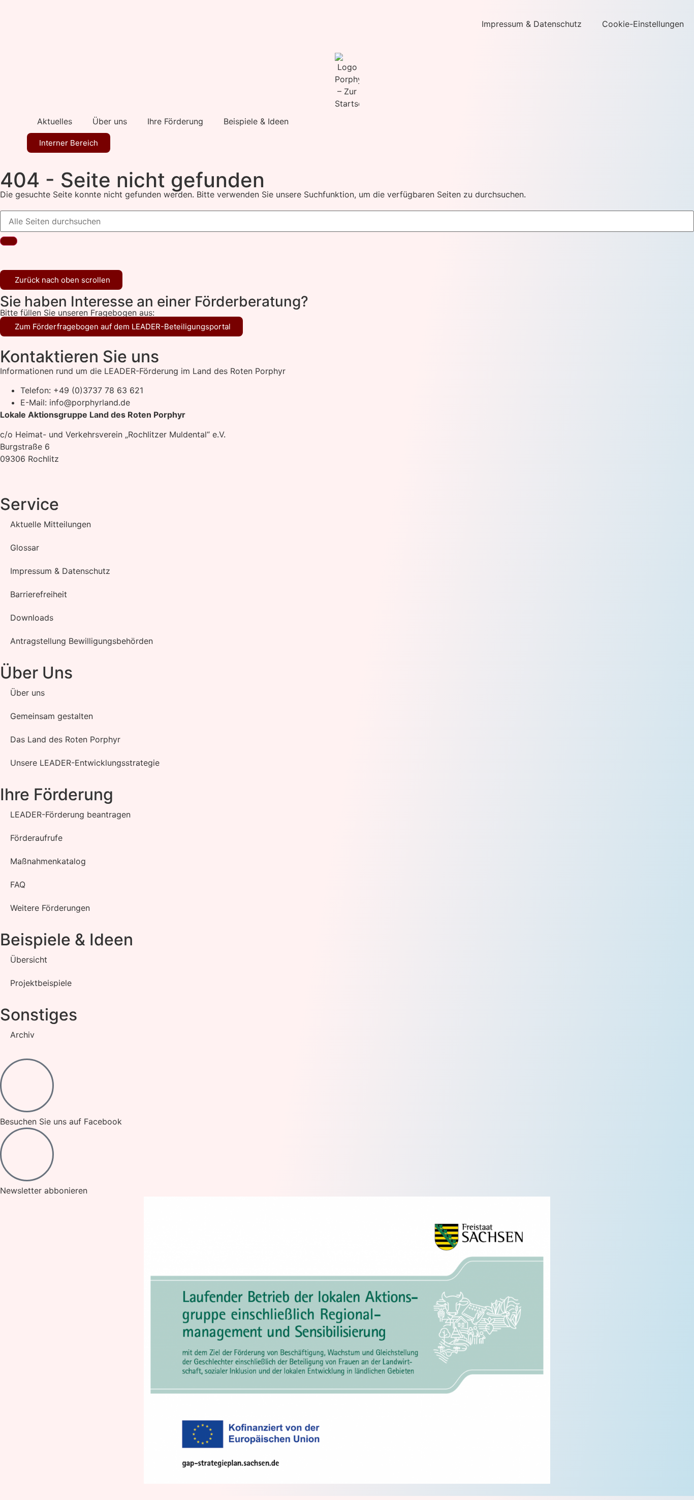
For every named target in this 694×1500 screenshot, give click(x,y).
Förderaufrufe (36, 838)
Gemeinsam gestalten (51, 716)
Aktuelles (54, 121)
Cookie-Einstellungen (643, 24)
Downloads (31, 617)
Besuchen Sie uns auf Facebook (61, 1121)
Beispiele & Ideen (256, 121)
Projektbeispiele (41, 983)
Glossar (24, 547)
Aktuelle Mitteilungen (50, 524)
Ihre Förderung (175, 121)
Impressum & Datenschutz (532, 24)
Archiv (22, 1035)
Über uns (109, 121)
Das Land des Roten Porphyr (65, 739)
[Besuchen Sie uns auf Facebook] (27, 1085)
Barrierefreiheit (38, 594)
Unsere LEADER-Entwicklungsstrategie (85, 763)
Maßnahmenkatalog (48, 861)
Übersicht (28, 959)
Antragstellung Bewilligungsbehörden (81, 641)
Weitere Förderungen (50, 908)
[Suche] (8, 241)
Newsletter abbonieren (43, 1190)
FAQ (17, 884)
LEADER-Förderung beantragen (70, 814)
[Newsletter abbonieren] (27, 1154)
